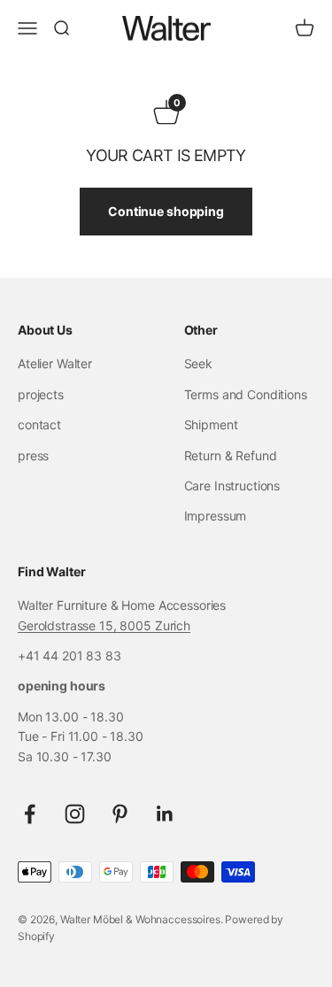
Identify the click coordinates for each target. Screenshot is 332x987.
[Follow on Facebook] (30, 814)
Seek (198, 363)
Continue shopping (166, 211)
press (33, 455)
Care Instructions (232, 485)
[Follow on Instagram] (75, 814)
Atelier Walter (55, 363)
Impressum (215, 515)
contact (39, 424)
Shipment (211, 424)
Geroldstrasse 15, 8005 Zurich (104, 625)
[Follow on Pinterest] (120, 814)
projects (41, 394)
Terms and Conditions (245, 394)
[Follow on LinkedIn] (165, 814)
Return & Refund (230, 455)
